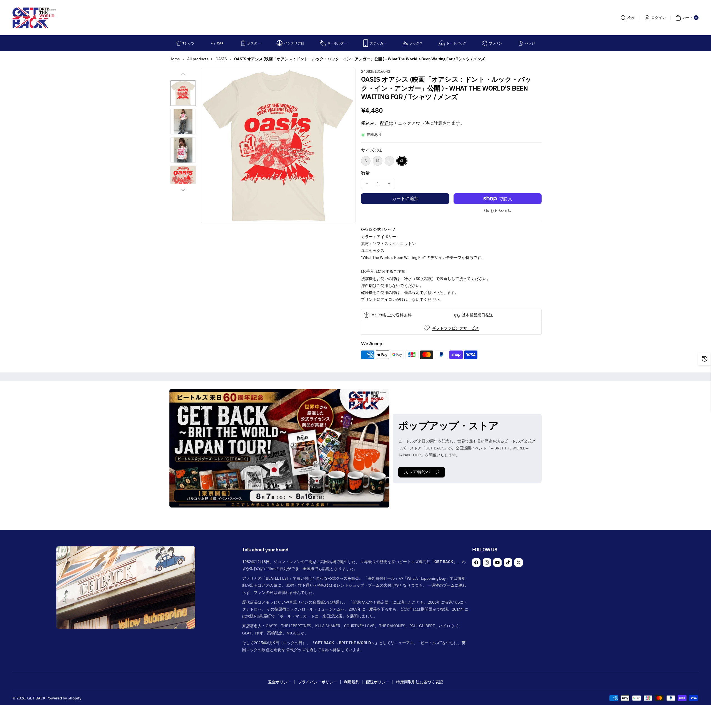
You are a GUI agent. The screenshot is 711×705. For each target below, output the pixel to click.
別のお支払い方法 (497, 211)
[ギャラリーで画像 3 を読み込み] (183, 150)
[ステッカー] (366, 43)
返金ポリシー (279, 681)
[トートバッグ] (442, 43)
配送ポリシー (377, 681)
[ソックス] (405, 43)
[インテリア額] (279, 43)
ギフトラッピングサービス (455, 328)
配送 (384, 123)
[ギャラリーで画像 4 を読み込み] (183, 178)
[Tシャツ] (178, 43)
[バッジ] (521, 43)
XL (402, 160)
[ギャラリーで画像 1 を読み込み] (183, 93)
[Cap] (213, 43)
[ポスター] (243, 43)
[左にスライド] (183, 74)
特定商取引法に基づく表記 (419, 681)
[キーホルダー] (322, 43)
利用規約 (351, 681)
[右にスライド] (183, 190)
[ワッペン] (484, 43)
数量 (365, 173)
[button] (627, 18)
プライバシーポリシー (317, 681)
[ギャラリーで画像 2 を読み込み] (183, 121)
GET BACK (36, 698)
